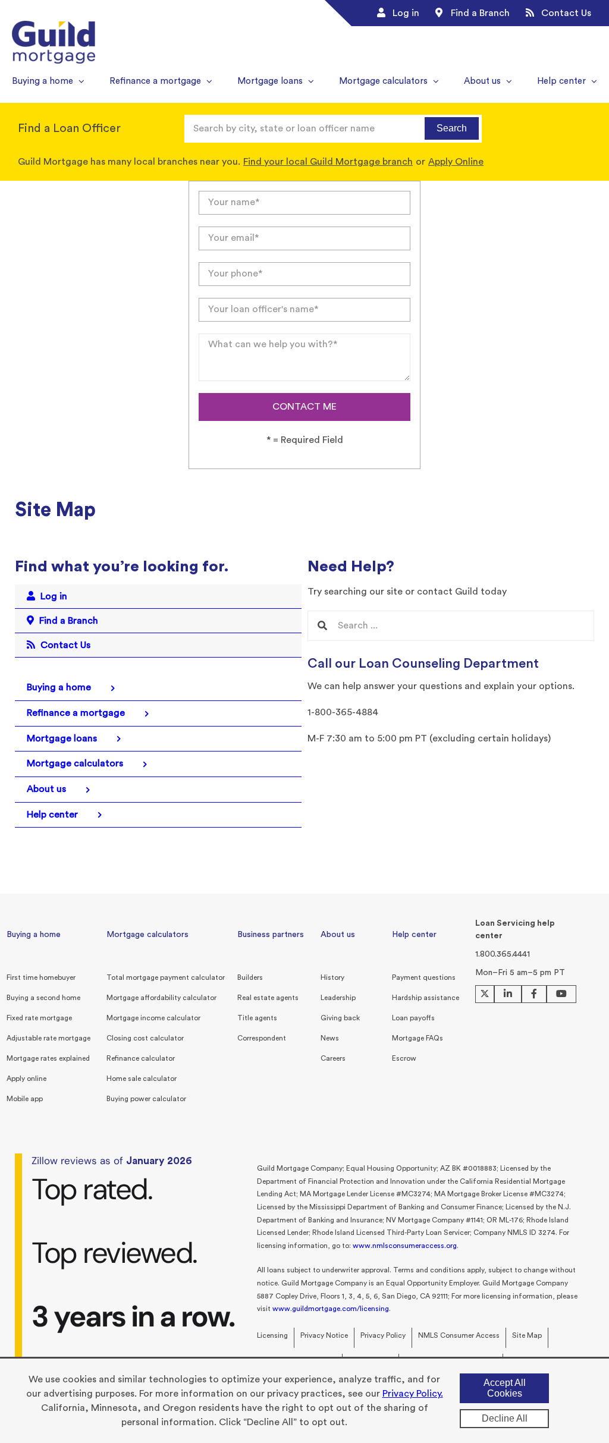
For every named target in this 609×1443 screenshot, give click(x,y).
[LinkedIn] (508, 994)
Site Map (527, 1335)
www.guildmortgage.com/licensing (330, 1308)
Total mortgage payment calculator (165, 977)
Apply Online (456, 161)
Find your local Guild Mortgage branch (328, 161)
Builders (250, 977)
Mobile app (25, 1098)
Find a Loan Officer (69, 128)
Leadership (338, 997)
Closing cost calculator (145, 1038)
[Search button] (322, 626)
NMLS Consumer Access (459, 1335)
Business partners (270, 934)
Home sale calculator (141, 1078)
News (330, 1038)
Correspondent (261, 1038)
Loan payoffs (413, 1017)
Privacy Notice (324, 1335)
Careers (333, 1058)
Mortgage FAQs (417, 1038)
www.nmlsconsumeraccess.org (405, 1245)
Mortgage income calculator (153, 1017)
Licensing (272, 1335)
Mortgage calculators (147, 934)
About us (338, 934)
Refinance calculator (140, 1058)
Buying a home (34, 934)
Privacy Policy (383, 1335)
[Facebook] (534, 994)
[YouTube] (561, 994)
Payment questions (424, 977)
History (332, 977)
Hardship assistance (425, 997)
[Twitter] (484, 994)
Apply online (26, 1078)
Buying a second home (43, 997)
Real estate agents (268, 997)
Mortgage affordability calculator (161, 997)
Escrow (404, 1058)
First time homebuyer (41, 977)
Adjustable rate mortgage (48, 1038)
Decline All (505, 1418)
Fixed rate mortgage (39, 1017)
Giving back (340, 1017)
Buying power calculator (146, 1098)
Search (452, 128)
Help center (414, 934)
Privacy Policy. (412, 1393)
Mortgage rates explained (48, 1058)
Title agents (257, 1017)
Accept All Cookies (505, 1388)
